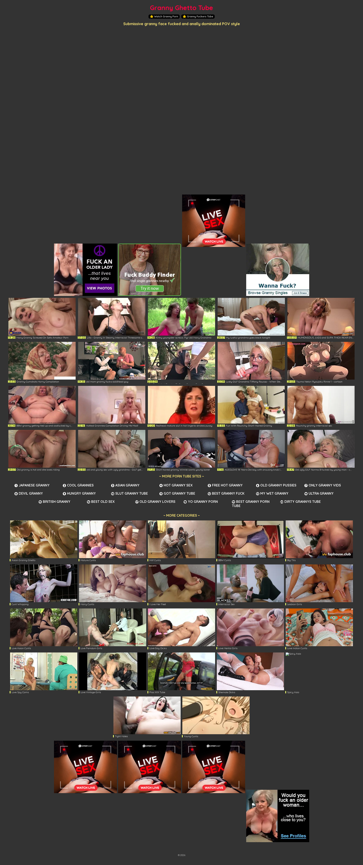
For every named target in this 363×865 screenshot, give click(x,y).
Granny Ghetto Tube (181, 8)
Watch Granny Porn (166, 16)
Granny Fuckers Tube (200, 16)
